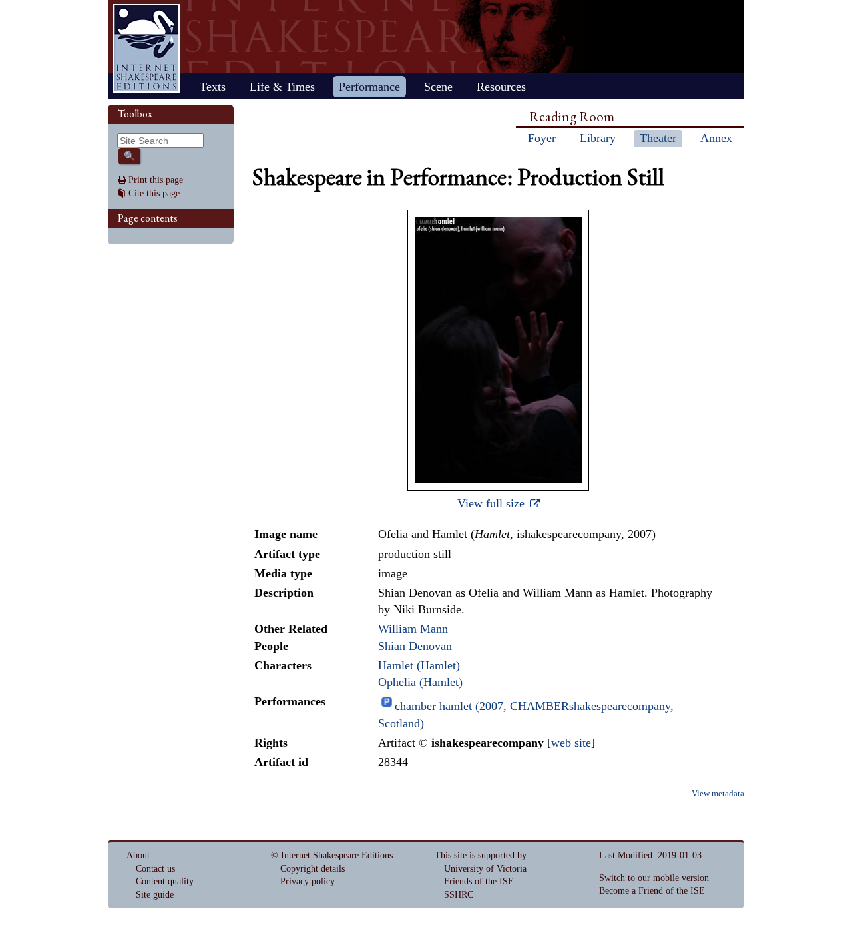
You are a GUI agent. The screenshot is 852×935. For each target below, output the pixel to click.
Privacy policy (307, 881)
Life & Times (282, 86)
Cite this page (154, 193)
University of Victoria (485, 869)
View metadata (718, 793)
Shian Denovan (415, 646)
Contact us (155, 869)
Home (146, 48)
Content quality (165, 881)
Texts (213, 86)
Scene (438, 86)
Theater (658, 138)
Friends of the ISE (479, 881)
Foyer (542, 138)
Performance (369, 86)
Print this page (155, 180)
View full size (492, 503)
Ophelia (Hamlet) (420, 682)
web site (571, 742)
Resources (501, 86)
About (138, 855)
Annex (716, 138)
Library (598, 138)
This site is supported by (481, 855)
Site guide (155, 895)
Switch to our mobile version (654, 878)
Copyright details (312, 869)
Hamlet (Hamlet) (419, 665)
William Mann (413, 628)
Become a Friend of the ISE (652, 891)
